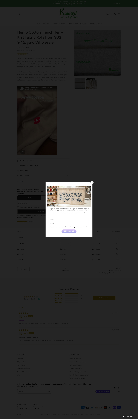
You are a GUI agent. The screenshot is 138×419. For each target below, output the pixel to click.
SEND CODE (69, 231)
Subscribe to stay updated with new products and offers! (70, 227)
